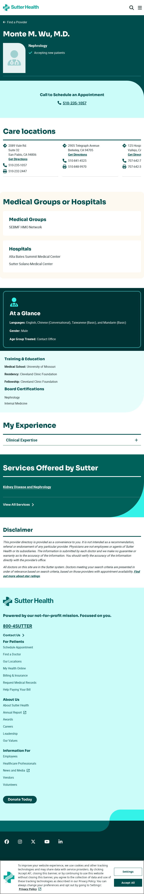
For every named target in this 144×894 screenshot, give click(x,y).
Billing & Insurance (15, 675)
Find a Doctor (12, 654)
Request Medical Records (19, 682)
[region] (72, 877)
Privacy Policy (31, 889)
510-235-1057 (74, 102)
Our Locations (12, 661)
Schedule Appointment (18, 647)
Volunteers (10, 785)
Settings (128, 871)
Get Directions (17, 159)
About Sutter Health (16, 705)
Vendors (8, 777)
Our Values (10, 740)
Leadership (10, 734)
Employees (10, 756)
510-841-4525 (77, 161)
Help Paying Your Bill (17, 689)
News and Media (17, 770)
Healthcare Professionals (19, 763)
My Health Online (14, 668)
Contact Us (11, 635)
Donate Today (20, 799)
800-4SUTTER (17, 626)
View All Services (16, 505)
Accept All (128, 882)
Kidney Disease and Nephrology (27, 487)
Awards (8, 719)
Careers (8, 726)
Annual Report (15, 712)
